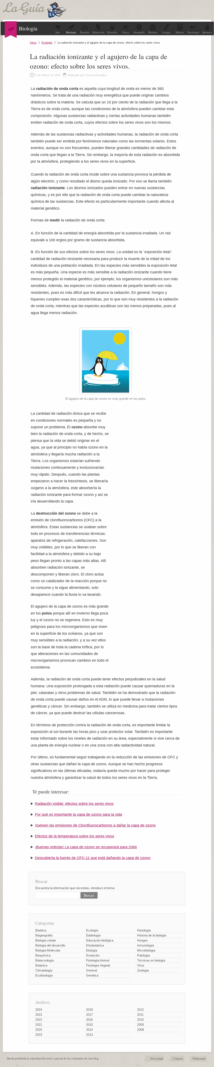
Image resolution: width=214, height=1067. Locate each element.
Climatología (43, 970)
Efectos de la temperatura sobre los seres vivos (74, 836)
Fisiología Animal (97, 960)
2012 (140, 1009)
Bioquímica (43, 955)
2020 (38, 1029)
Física (125, 32)
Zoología (143, 970)
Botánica (41, 965)
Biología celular (45, 940)
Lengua (166, 32)
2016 (89, 1019)
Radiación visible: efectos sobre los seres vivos (74, 804)
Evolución (92, 955)
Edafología (93, 935)
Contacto (178, 1059)
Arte (57, 32)
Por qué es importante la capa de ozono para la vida (78, 814)
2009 (140, 1024)
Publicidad (199, 1059)
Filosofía (112, 32)
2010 (140, 1019)
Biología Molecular (47, 950)
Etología (91, 950)
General (91, 970)
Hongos (142, 940)
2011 (140, 1014)
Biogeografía (43, 935)
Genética (92, 975)
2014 (89, 1029)
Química (207, 32)
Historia (152, 32)
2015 (89, 1024)
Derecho (84, 32)
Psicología (193, 32)
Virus (140, 965)
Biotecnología (44, 960)
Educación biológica (99, 940)
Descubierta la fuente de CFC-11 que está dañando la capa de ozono (92, 858)
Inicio (33, 42)
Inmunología (145, 945)
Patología (143, 955)
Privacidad (156, 1059)
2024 (38, 1009)
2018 (89, 1009)
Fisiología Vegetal (98, 965)
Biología (71, 32)
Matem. (180, 32)
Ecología (47, 42)
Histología (144, 930)
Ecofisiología (44, 975)
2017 (89, 1014)
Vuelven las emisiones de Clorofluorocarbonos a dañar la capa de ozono (95, 825)
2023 (38, 1014)
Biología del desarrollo (50, 945)
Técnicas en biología (151, 960)
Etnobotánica (95, 945)
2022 (38, 1019)
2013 (89, 1034)
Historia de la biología (151, 935)
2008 (140, 1029)
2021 (38, 1024)
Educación (98, 32)
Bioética (40, 930)
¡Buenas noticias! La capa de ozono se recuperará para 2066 (86, 847)
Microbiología (146, 950)
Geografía (139, 32)
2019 (38, 1034)
